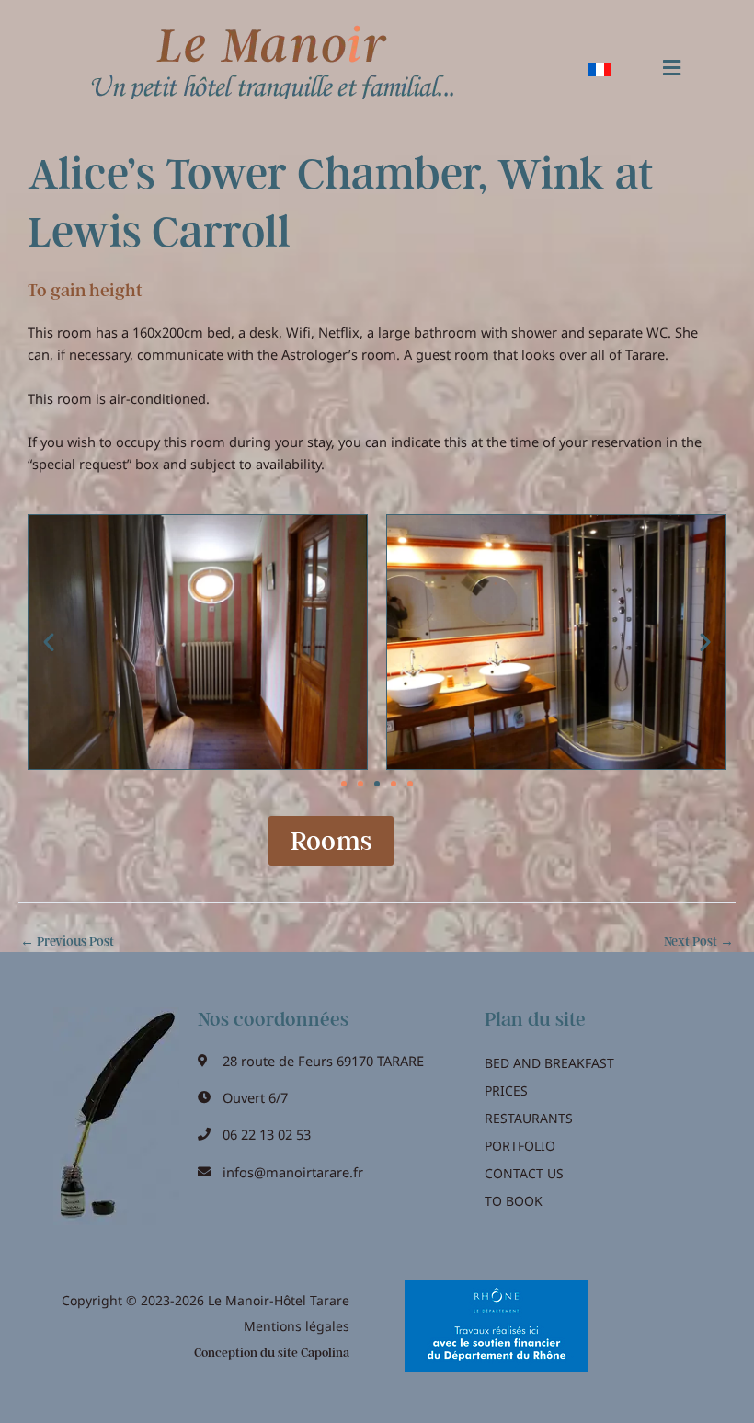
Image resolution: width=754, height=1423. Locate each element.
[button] (671, 68)
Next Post (699, 942)
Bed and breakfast (549, 1063)
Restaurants (529, 1118)
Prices (506, 1090)
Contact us (524, 1173)
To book (514, 1201)
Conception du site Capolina (271, 1353)
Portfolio (520, 1145)
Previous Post (67, 942)
